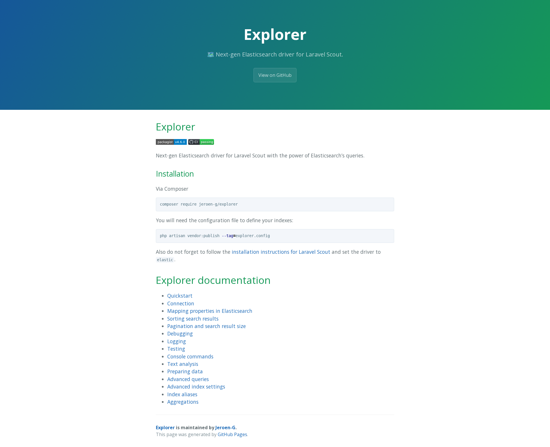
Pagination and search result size (206, 326)
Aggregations (183, 401)
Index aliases (182, 394)
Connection (180, 303)
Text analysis (182, 363)
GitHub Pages (232, 434)
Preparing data (185, 371)
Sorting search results (193, 318)
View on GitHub (275, 75)
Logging (176, 341)
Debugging (180, 333)
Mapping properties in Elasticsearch (209, 310)
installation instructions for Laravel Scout (281, 251)
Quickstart (179, 295)
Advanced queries (188, 379)
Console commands (190, 356)
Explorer (165, 427)
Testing (176, 348)
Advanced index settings (196, 386)
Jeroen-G (225, 427)
